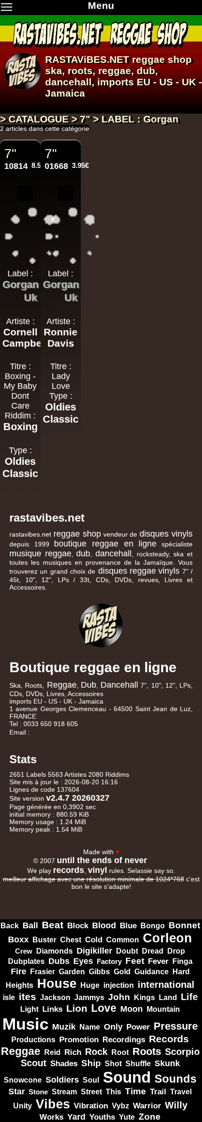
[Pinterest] (192, 843)
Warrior (147, 1105)
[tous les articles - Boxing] (20, 438)
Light (29, 1009)
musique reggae (40, 553)
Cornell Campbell (24, 337)
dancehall (68, 81)
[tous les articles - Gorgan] (12, 296)
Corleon (167, 938)
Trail (158, 1091)
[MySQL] (121, 893)
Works (51, 1117)
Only (113, 1026)
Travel (181, 1092)
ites (27, 996)
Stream (64, 1091)
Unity (22, 1105)
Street (91, 1092)
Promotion (79, 1039)
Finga (182, 961)
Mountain (163, 1009)
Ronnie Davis (61, 337)
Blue (128, 925)
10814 (16, 166)
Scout (34, 1063)
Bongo (152, 925)
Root (120, 1052)
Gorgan (20, 284)
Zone (150, 1117)
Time (135, 1091)
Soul (91, 1080)
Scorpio (182, 1051)
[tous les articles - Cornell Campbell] (20, 354)
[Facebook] (144, 843)
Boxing (20, 426)
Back (9, 926)
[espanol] (22, 103)
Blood (104, 925)
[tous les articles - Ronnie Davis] (61, 354)
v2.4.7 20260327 (77, 798)
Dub (88, 685)
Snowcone (23, 1080)
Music (25, 1024)
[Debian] (80, 902)
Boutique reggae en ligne (93, 667)
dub (146, 70)
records (68, 870)
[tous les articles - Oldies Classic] (20, 485)
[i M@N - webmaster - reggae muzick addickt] (159, 860)
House (57, 984)
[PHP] (162, 893)
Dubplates (26, 961)
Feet (134, 961)
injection (118, 985)
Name (89, 1027)
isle (9, 997)
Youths (102, 1117)
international (166, 984)
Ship (91, 1063)
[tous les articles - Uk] (20, 309)
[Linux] (38, 893)
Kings (144, 997)
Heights (19, 985)
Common (122, 939)
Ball (30, 925)
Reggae (62, 685)
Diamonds (54, 951)
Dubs (59, 961)
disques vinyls (166, 533)
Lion (76, 1008)
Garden (72, 971)
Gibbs (99, 971)
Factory (109, 961)
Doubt (127, 951)
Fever (158, 961)
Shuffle (138, 1064)
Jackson (55, 997)
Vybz (120, 1106)
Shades (64, 1063)
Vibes (53, 1104)
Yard (76, 1117)
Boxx (18, 939)
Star (16, 1091)
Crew (23, 951)
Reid (52, 1052)
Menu (101, 5)
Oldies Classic (20, 467)
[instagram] (168, 843)
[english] (34, 103)
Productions (33, 1039)
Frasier (42, 972)
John (119, 997)
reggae (114, 70)
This (113, 1092)
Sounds (175, 1079)
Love (104, 1008)
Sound (127, 1077)
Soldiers (62, 1079)
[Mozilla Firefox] (121, 902)
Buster (44, 940)
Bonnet (184, 925)
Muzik (64, 1026)
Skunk (167, 1063)
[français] (11, 103)
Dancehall (119, 685)
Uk (30, 297)
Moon (131, 1009)
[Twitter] (156, 843)
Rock (96, 1051)
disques (112, 571)
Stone (38, 1092)
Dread (152, 951)
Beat (52, 924)
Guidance (151, 972)
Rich (72, 1052)
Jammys (89, 997)
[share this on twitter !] (25, 197)
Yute (127, 1117)
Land (168, 997)
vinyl (97, 870)
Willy (176, 1105)
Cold (93, 939)
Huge (90, 985)
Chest (70, 940)
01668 (56, 166)
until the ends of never (102, 860)
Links (52, 1009)
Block (77, 925)
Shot (113, 1064)
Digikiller (94, 950)
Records (169, 1039)
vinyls (168, 571)
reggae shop (162, 59)
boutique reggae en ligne (105, 543)
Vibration (91, 1105)
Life (189, 997)
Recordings (123, 1039)
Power (138, 1027)
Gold (122, 972)
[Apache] (79, 893)
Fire (18, 971)
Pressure (176, 1026)
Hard (181, 971)
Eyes (83, 961)
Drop (176, 951)
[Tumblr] (180, 843)
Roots (146, 1051)
